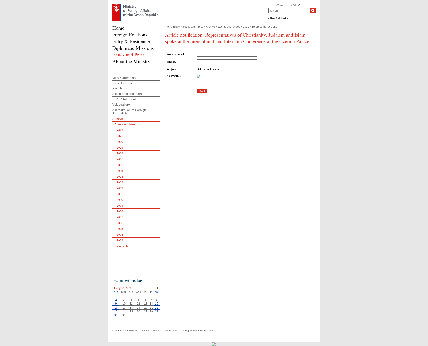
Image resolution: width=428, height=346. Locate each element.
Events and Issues (229, 26)
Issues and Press (193, 26)
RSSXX (212, 330)
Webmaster (170, 330)
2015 (120, 170)
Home (118, 28)
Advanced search (279, 17)
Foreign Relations (129, 34)
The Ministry (172, 26)
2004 (120, 234)
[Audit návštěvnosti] (214, 344)
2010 (120, 199)
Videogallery (121, 104)
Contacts (145, 330)
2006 (120, 223)
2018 (120, 153)
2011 (120, 194)
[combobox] (289, 10)
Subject (171, 69)
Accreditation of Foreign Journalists (129, 111)
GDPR (183, 330)
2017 (120, 159)
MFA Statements (124, 77)
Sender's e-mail (175, 54)
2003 (120, 240)
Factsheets (120, 88)
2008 (120, 211)
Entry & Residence (131, 41)
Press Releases (123, 83)
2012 (120, 188)
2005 (120, 228)
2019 (120, 147)
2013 (120, 182)
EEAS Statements (124, 99)
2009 (120, 205)
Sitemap (157, 330)
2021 (120, 136)
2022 (246, 26)
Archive (210, 26)
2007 (120, 217)
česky (279, 5)
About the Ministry (131, 61)
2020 (120, 141)
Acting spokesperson (127, 93)
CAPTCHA (173, 76)
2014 (120, 176)
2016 (120, 165)
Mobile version (198, 330)
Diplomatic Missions (133, 48)
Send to (171, 62)
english (295, 5)
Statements (121, 246)
